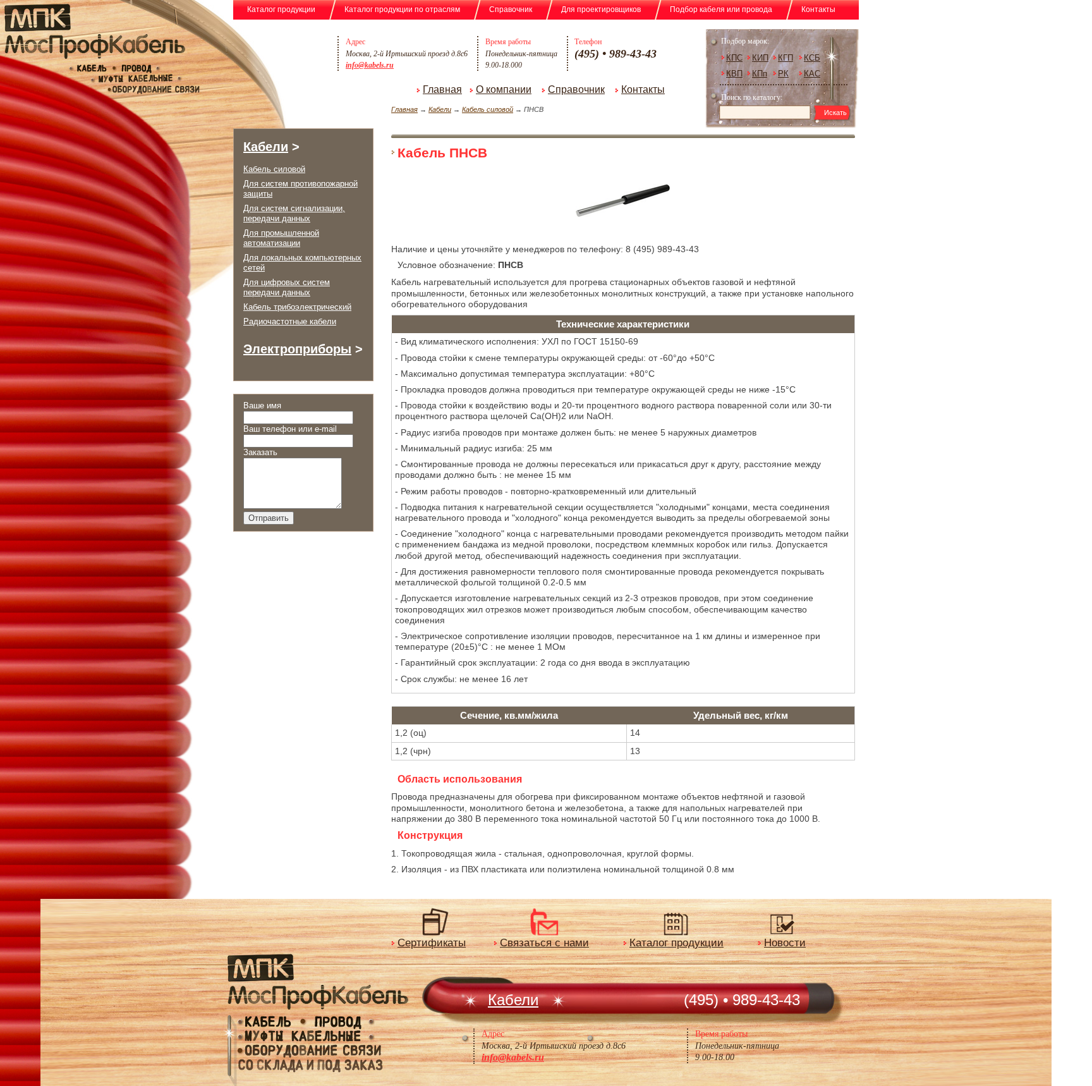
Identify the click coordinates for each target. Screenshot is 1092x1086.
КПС (734, 58)
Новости (785, 943)
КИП (760, 58)
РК (783, 73)
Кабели (439, 109)
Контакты (643, 89)
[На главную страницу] (261, 60)
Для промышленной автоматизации (281, 238)
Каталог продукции (676, 943)
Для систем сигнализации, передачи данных (294, 213)
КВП (734, 73)
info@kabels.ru (370, 65)
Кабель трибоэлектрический (297, 307)
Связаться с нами (544, 943)
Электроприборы (297, 349)
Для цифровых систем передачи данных (286, 287)
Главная (442, 89)
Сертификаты (431, 943)
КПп (759, 73)
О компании (503, 89)
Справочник (576, 89)
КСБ (812, 58)
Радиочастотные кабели (289, 321)
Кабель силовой (487, 109)
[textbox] (766, 112)
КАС (812, 73)
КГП (785, 58)
